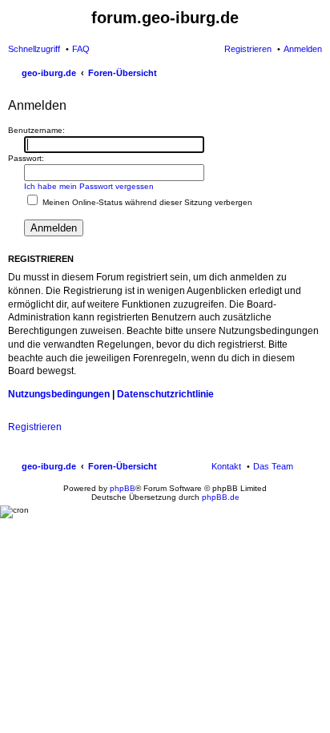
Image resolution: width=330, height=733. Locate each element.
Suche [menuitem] (317, 74)
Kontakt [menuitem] (226, 466)
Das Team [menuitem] (273, 466)
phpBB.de (220, 497)
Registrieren (35, 427)
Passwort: (26, 158)
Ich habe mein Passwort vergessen (89, 186)
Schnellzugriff (34, 49)
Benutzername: (36, 130)
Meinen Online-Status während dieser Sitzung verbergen (146, 202)
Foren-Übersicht (122, 466)
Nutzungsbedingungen (59, 394)
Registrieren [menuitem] (248, 49)
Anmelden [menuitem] (303, 49)
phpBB (122, 488)
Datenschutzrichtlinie (165, 394)
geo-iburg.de (49, 466)
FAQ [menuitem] (81, 49)
